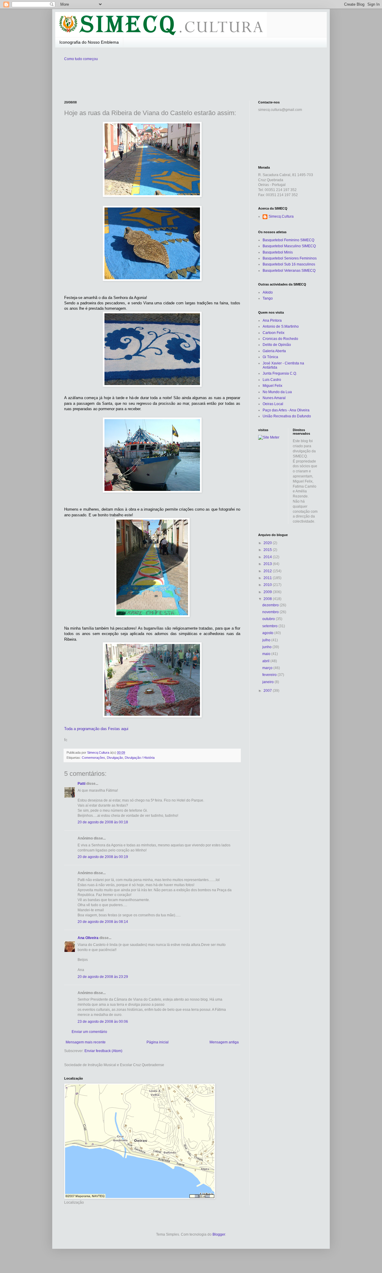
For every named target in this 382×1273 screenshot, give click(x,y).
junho (267, 647)
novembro (271, 612)
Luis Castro (272, 380)
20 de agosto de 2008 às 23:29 (103, 977)
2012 (268, 571)
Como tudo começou (81, 59)
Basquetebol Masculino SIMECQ (289, 246)
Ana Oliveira (88, 938)
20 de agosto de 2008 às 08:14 (103, 922)
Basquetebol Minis (278, 252)
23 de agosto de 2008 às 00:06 (103, 1021)
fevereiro (270, 675)
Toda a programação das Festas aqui (96, 728)
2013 (268, 564)
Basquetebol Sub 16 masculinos (289, 264)
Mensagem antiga (224, 1042)
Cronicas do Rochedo (280, 339)
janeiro (268, 682)
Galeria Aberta (274, 351)
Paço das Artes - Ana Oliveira (286, 410)
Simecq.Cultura (281, 216)
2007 (268, 691)
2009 (268, 592)
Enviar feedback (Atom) (103, 1051)
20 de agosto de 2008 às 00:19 (103, 857)
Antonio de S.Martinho (281, 326)
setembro (270, 626)
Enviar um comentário (89, 1032)
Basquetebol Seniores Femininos (290, 258)
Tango (268, 298)
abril (266, 661)
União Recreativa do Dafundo (287, 416)
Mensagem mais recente (86, 1042)
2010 (268, 585)
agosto (268, 633)
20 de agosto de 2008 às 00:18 (103, 822)
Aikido (268, 292)
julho (266, 640)
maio (266, 654)
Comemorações (93, 757)
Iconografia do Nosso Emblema (89, 42)
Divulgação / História (140, 757)
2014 (268, 557)
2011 (268, 578)
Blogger (218, 1234)
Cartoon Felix (273, 333)
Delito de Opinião (277, 345)
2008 (268, 599)
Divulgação (115, 757)
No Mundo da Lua (277, 392)
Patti (81, 783)
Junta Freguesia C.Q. (280, 373)
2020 (268, 543)
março (267, 668)
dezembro (271, 605)
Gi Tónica (270, 357)
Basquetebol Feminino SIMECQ (288, 240)
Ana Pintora (272, 320)
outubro (269, 619)
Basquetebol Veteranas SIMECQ (289, 270)
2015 (268, 550)
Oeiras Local (273, 404)
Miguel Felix (272, 386)
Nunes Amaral (274, 398)
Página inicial (158, 1042)
